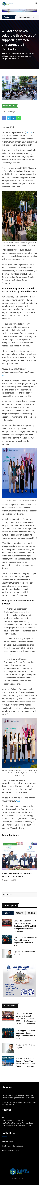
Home (5, 53)
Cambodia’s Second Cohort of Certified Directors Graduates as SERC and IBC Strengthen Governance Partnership (25, 926)
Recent (7, 913)
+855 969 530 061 (13, 1151)
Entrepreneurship (15, 53)
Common (31, 913)
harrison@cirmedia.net (15, 1146)
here (4, 375)
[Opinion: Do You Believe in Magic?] (7, 953)
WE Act (29, 132)
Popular (19, 913)
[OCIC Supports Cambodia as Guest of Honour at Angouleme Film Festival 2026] (7, 939)
